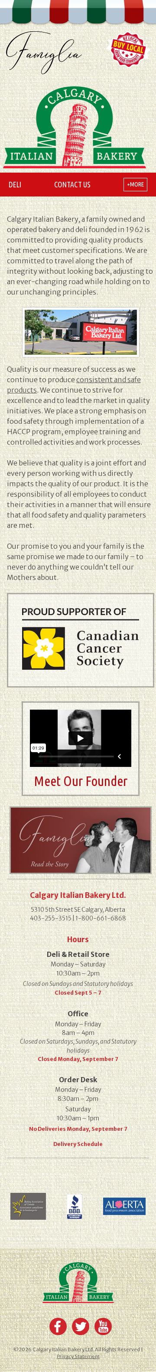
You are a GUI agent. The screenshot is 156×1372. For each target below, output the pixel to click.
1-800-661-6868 (100, 918)
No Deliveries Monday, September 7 (78, 1129)
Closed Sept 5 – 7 (78, 992)
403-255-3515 (51, 918)
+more (135, 184)
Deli (15, 184)
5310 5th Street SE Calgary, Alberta (78, 910)
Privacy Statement (78, 1356)
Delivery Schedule (78, 1144)
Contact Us (72, 184)
